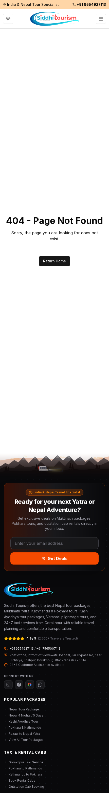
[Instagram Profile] (8, 684)
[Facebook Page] (19, 684)
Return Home (54, 261)
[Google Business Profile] (29, 684)
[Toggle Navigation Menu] (101, 19)
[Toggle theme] (8, 19)
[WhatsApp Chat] (40, 684)
